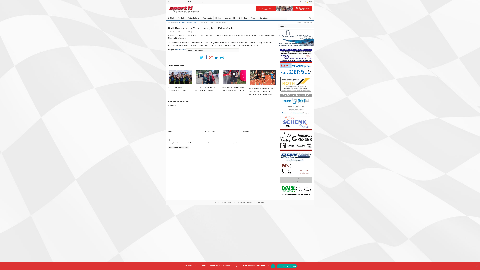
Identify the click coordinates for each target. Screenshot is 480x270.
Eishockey (243, 18)
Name (170, 132)
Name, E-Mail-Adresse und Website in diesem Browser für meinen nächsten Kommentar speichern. (204, 143)
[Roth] (296, 92)
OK (273, 266)
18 (195, 22)
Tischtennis (207, 18)
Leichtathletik (230, 18)
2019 (183, 22)
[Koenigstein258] (296, 47)
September (189, 22)
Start (172, 18)
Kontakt (170, 2)
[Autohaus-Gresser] (296, 150)
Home (178, 22)
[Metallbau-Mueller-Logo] (296, 115)
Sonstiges (264, 18)
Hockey (218, 18)
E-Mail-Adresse (211, 132)
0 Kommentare (196, 32)
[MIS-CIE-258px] (296, 183)
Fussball (181, 18)
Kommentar (173, 106)
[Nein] (477, 266)
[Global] (296, 162)
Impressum (180, 2)
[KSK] (284, 11)
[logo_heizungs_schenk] (296, 128)
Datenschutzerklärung (195, 2)
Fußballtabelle (193, 18)
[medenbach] (296, 74)
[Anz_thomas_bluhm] (296, 61)
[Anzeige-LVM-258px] (296, 197)
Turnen (253, 18)
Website (246, 132)
